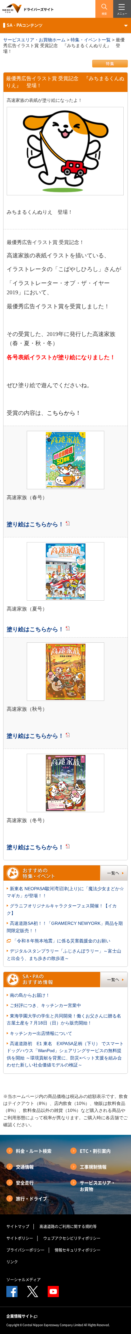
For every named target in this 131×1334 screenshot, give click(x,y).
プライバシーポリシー (25, 1250)
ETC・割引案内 (95, 1151)
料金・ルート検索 (34, 1151)
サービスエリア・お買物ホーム (34, 39)
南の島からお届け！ (30, 995)
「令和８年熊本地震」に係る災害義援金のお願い (61, 940)
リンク (12, 1262)
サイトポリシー (19, 1238)
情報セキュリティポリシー (77, 1250)
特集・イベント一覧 (91, 39)
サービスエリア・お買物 (97, 1185)
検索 (104, 14)
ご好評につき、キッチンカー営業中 (45, 1005)
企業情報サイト (19, 1316)
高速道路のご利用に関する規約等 (68, 1226)
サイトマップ (17, 1226)
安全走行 (25, 1182)
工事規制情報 (93, 1166)
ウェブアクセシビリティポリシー (71, 1238)
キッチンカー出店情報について (41, 1033)
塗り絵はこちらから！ (35, 524)
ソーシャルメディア (23, 1279)
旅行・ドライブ (31, 1198)
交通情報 (25, 1166)
